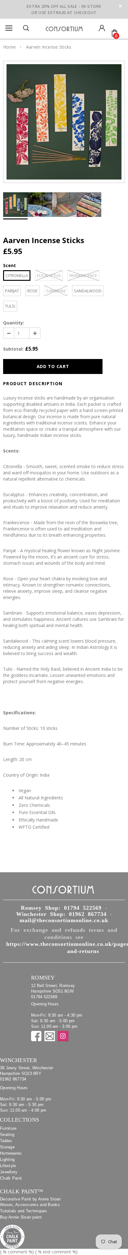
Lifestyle (8, 1165)
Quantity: (13, 323)
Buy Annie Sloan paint (21, 1217)
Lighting (7, 1159)
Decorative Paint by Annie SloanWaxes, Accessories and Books (30, 1202)
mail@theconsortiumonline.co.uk (64, 920)
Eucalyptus (49, 275)
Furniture (8, 1128)
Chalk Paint (11, 1178)
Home (9, 47)
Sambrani (56, 291)
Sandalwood (88, 291)
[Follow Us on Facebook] (36, 1036)
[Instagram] (63, 1036)
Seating (7, 1134)
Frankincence (83, 275)
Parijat (12, 291)
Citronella (17, 275)
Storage (7, 1147)
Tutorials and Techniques (23, 1211)
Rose (32, 291)
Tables (6, 1140)
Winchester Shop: (61, 914)
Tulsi (10, 306)
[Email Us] (49, 1036)
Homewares (11, 1153)
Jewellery (9, 1172)
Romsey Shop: (61, 908)
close (120, 6)
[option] (64, 122)
